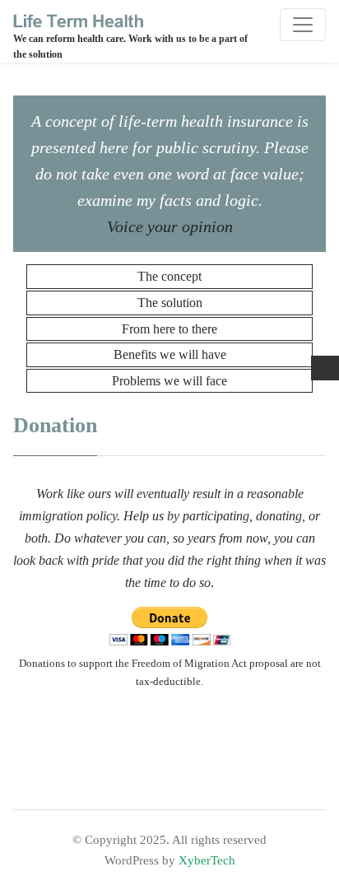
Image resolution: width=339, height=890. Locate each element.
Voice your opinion (170, 226)
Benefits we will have (170, 354)
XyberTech (207, 860)
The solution (169, 303)
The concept (169, 276)
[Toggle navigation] (303, 24)
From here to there (169, 329)
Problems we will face (169, 381)
